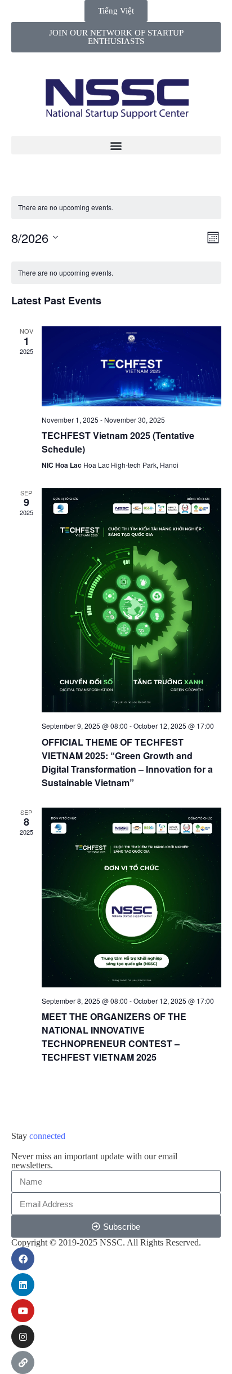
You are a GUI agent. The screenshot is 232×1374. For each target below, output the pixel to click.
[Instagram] (22, 1336)
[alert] (65, 207)
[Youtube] (22, 1310)
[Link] (22, 1362)
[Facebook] (22, 1258)
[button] (116, 145)
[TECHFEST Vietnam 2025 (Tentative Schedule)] (131, 366)
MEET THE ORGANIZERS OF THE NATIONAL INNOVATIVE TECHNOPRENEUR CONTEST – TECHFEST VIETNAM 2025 (114, 1036)
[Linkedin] (22, 1284)
